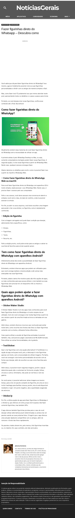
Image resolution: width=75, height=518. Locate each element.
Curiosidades (15, 24)
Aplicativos (5, 24)
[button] (4, 7)
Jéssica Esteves (20, 446)
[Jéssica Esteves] (8, 457)
